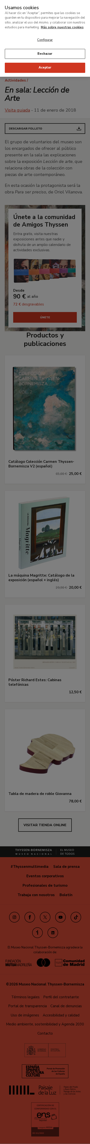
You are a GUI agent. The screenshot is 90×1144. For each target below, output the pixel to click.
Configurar (45, 40)
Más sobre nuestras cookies (62, 27)
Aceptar (45, 67)
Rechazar (44, 54)
